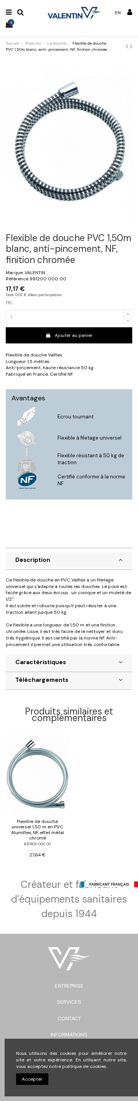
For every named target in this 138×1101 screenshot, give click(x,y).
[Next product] (131, 46)
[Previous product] (128, 46)
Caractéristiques (40, 662)
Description (32, 560)
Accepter (32, 1079)
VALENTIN (35, 273)
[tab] (69, 561)
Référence (17, 279)
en (118, 13)
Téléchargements (41, 680)
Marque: (14, 273)
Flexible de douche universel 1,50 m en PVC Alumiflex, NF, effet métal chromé (37, 829)
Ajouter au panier (74, 335)
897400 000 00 (37, 843)
